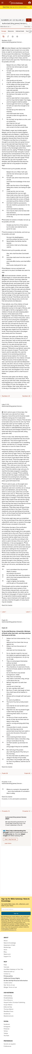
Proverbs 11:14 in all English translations (14, 799)
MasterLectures (8, 1016)
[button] (29, 3)
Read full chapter (7, 605)
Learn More (8, 843)
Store (5, 950)
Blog (5, 952)
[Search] (29, 20)
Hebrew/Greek (20, 31)
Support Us (7, 956)
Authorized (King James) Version (15, 817)
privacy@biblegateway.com (8, 930)
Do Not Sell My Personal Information (16, 980)
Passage (3, 31)
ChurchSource (8, 1000)
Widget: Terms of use (10, 987)
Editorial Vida (8, 1007)
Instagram (7, 1026)
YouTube (6, 1035)
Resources (11, 31)
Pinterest (6, 1029)
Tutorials (6, 967)
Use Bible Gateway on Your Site (13, 969)
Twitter (6, 1033)
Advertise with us (9, 971)
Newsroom (7, 954)
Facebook (7, 1024)
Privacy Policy (5, 928)
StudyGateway (8, 998)
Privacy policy (8, 976)
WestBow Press (8, 1011)
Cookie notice (8, 983)
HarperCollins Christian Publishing (14, 1002)
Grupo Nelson (8, 1005)
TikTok (6, 1031)
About (5, 941)
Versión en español (10, 1044)
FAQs (5, 965)
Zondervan (7, 1014)
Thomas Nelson (8, 1009)
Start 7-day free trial (10, 839)
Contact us (7, 974)
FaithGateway (8, 996)
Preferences (7, 1046)
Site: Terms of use (9, 985)
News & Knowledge (10, 943)
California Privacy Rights (12, 978)
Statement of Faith (9, 945)
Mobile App (7, 947)
